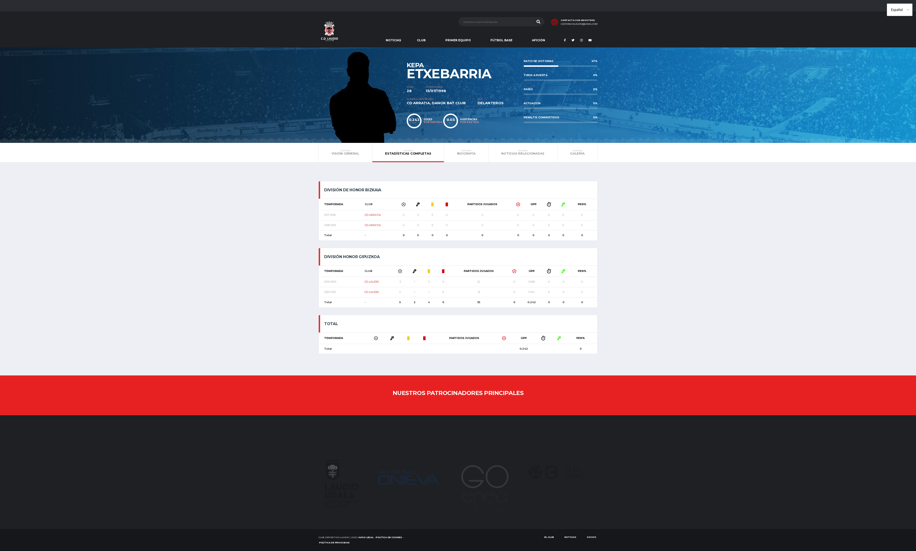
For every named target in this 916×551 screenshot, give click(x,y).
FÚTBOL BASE (501, 40)
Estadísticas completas (408, 152)
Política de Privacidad (334, 542)
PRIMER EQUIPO (458, 40)
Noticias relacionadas (522, 152)
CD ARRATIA (418, 103)
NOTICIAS (393, 40)
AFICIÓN (538, 40)
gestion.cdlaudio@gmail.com (579, 24)
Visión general (345, 152)
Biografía (466, 152)
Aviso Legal (366, 537)
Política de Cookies (389, 537)
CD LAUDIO (371, 281)
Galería (577, 152)
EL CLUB (549, 537)
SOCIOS (591, 537)
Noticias (570, 537)
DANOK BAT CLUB (449, 103)
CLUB (421, 40)
